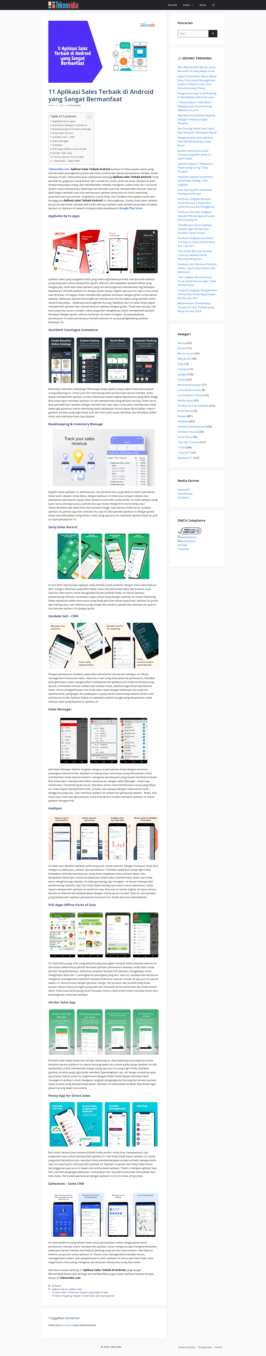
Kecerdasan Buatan (189, 385)
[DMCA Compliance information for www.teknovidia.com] (190, 533)
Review (182, 416)
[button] (213, 5)
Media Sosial (185, 400)
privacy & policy (187, 1347)
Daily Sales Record (62, 132)
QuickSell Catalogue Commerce (69, 125)
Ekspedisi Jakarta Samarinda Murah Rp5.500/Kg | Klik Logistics (195, 180)
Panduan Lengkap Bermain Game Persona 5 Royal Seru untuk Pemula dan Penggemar (196, 202)
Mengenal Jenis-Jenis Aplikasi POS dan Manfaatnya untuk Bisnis (195, 141)
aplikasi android (60, 1289)
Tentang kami (204, 1347)
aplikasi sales (75, 1289)
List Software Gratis (189, 390)
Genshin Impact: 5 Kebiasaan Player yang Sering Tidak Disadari (195, 167)
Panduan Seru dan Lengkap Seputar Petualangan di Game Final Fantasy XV (196, 215)
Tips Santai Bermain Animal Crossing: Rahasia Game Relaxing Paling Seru (195, 255)
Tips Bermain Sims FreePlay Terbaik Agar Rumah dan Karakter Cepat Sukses (195, 229)
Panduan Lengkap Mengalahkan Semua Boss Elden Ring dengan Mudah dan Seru (197, 294)
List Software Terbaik (191, 395)
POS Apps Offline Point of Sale (69, 148)
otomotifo (184, 489)
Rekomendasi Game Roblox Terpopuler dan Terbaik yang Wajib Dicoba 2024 (196, 307)
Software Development (191, 426)
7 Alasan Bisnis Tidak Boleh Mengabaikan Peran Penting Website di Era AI (195, 106)
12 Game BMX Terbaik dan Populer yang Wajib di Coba (80, 1292)
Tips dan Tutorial (188, 442)
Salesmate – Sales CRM (67, 160)
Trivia (181, 447)
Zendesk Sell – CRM (63, 136)
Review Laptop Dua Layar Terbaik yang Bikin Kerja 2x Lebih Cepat (194, 154)
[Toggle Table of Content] (87, 116)
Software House (187, 431)
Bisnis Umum (186, 353)
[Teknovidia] (63, 5)
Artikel (186, 4)
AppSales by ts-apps (63, 121)
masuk (67, 1325)
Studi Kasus (185, 437)
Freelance (183, 369)
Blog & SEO (184, 358)
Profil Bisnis (185, 411)
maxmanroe (185, 493)
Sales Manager (60, 140)
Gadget (182, 374)
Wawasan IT (185, 458)
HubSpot (57, 144)
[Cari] (213, 33)
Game (181, 379)
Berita (203, 4)
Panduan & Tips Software (193, 405)
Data (180, 364)
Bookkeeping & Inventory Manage (71, 128)
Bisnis (181, 348)
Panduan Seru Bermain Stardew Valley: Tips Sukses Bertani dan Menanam (197, 268)
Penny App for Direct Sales (69, 156)
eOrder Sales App (62, 152)
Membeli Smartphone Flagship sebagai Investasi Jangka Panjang (196, 119)
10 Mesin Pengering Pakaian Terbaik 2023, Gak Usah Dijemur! (83, 1295)
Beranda (172, 4)
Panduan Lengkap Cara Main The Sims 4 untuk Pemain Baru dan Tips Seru (196, 242)
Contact (218, 1347)
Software (56, 1285)
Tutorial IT (184, 452)
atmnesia (183, 497)
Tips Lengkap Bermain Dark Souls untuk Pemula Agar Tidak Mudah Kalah (197, 281)
